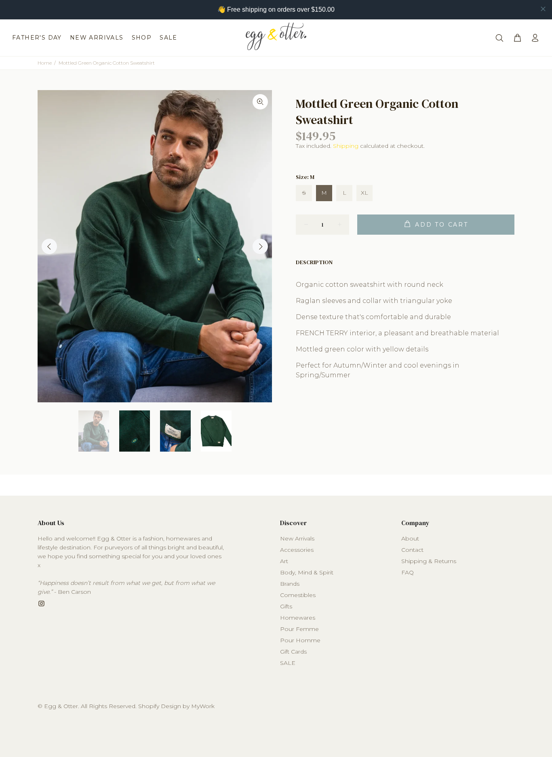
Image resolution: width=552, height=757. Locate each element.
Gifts (286, 606)
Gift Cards (293, 651)
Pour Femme (299, 629)
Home (45, 63)
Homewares (297, 617)
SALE (287, 663)
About (410, 538)
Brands (289, 583)
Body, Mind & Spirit (306, 572)
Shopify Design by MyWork (176, 706)
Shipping (345, 145)
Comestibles (298, 595)
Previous (49, 246)
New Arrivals (297, 538)
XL (364, 192)
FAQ (407, 572)
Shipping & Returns (428, 561)
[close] (543, 9)
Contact (412, 549)
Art (284, 561)
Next (260, 246)
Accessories (297, 549)
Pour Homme (300, 640)
